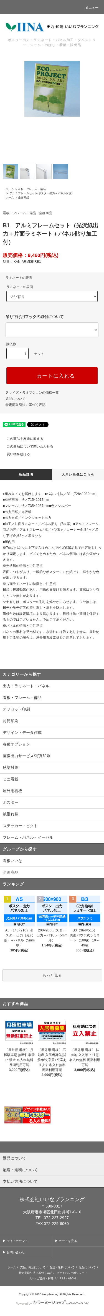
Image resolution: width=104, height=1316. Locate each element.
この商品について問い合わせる (30, 446)
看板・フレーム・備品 (32, 189)
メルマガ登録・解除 (41, 1278)
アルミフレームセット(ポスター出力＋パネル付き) (40, 193)
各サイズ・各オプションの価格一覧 (32, 393)
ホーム (10, 189)
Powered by (24, 1303)
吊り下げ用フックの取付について (35, 316)
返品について (16, 399)
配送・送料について (62, 1267)
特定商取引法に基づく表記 (25, 405)
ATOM (72, 1278)
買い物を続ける (18, 454)
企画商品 (23, 197)
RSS (62, 1278)
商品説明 (26, 474)
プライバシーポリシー (70, 1272)
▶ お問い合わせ (14, 1252)
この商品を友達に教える (25, 439)
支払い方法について (32, 1267)
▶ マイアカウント (15, 1240)
